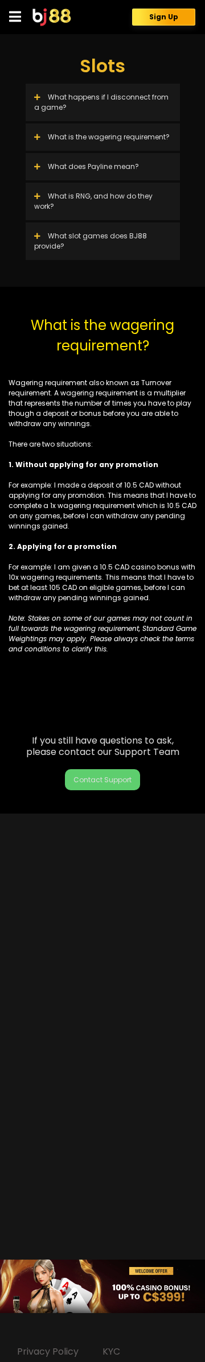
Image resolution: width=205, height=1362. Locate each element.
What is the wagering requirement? (108, 137)
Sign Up (163, 17)
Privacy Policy (48, 1351)
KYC (111, 1351)
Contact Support (102, 780)
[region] (102, 1286)
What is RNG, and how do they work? (93, 201)
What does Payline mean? (93, 166)
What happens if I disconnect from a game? (101, 102)
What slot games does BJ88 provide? (90, 241)
